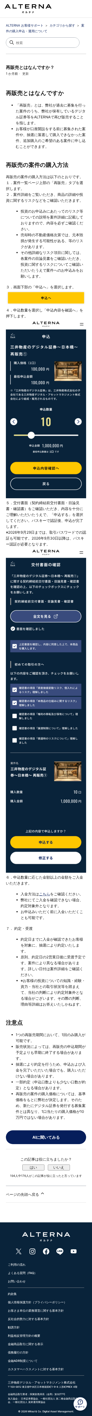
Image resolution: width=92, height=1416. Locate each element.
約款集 (12, 1294)
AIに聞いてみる (46, 1137)
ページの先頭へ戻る (23, 1194)
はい (33, 1167)
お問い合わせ (17, 1281)
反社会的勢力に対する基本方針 (28, 1319)
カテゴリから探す (62, 25)
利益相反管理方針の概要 (24, 1336)
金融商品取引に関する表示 (25, 1344)
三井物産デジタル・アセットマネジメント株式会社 (42, 1382)
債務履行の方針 (18, 1352)
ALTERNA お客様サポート (24, 25)
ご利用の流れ (17, 1264)
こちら (44, 894)
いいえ (58, 1167)
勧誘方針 (14, 1327)
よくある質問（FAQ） (22, 1273)
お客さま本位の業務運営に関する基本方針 (36, 1310)
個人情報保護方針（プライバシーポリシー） (37, 1302)
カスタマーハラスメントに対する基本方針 (36, 1369)
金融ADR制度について (23, 1361)
